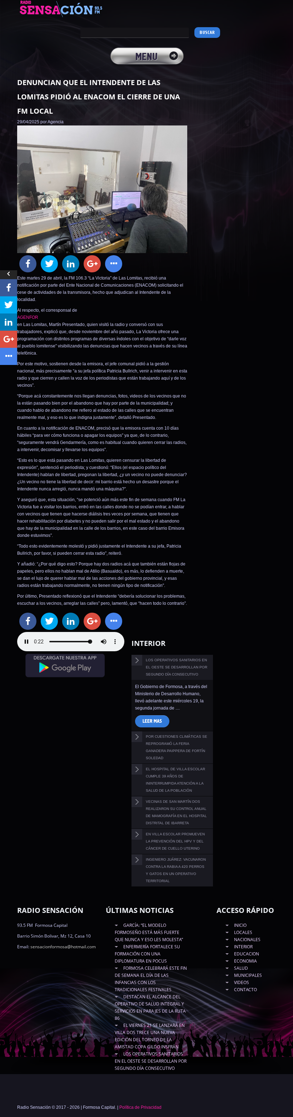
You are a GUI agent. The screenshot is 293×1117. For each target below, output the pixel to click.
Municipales (248, 975)
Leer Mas (152, 721)
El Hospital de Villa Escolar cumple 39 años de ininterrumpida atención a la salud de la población (175, 779)
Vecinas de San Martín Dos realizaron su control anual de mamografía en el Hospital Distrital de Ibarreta (176, 812)
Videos (241, 982)
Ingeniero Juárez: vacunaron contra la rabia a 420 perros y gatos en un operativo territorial (176, 870)
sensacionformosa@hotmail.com (63, 947)
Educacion (246, 954)
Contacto (245, 990)
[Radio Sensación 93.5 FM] (69, 8)
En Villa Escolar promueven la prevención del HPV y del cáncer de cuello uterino (175, 841)
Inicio (240, 925)
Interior (243, 947)
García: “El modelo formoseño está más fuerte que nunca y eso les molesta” (149, 932)
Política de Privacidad (140, 1107)
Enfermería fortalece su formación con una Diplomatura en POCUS (147, 954)
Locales (243, 932)
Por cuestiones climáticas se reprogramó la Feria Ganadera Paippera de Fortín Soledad (176, 747)
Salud (241, 968)
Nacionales (247, 939)
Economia (245, 961)
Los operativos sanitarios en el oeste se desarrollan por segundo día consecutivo (176, 667)
